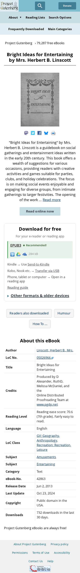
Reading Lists (35, 17)
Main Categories (60, 29)
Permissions (20, 552)
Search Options (60, 17)
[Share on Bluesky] (46, 132)
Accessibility (62, 552)
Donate (67, 5)
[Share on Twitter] (33, 132)
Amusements (46, 457)
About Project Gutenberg (30, 544)
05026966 (44, 357)
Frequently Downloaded (26, 29)
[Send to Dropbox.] (12, 254)
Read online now (40, 211)
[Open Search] (40, 6)
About (15, 17)
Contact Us (36, 561)
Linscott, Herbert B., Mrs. (55, 350)
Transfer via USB (47, 271)
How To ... (40, 324)
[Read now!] (40, 125)
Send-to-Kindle (38, 264)
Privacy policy (59, 544)
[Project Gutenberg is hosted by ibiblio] (40, 570)
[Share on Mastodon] (26, 132)
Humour (63, 313)
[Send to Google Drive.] (18, 254)
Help (50, 561)
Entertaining (46, 464)
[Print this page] (53, 132)
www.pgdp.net (47, 404)
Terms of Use (40, 552)
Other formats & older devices (40, 295)
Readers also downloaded (29, 313)
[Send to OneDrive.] (24, 253)
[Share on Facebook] (39, 132)
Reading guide (17, 287)
